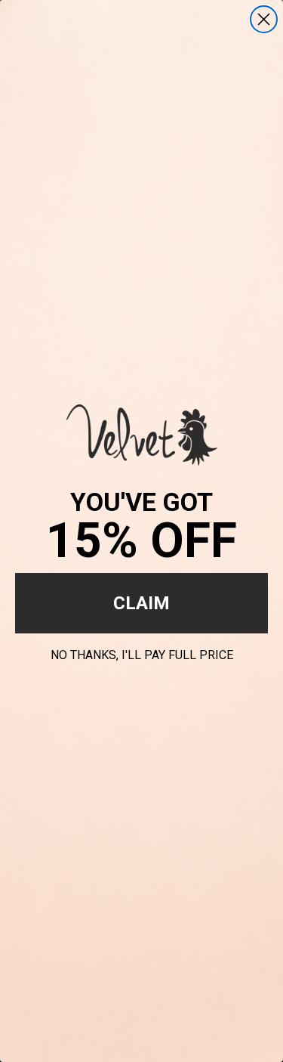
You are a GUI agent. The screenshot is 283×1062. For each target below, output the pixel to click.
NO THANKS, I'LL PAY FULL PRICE (142, 653)
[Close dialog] (264, 19)
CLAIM (141, 603)
